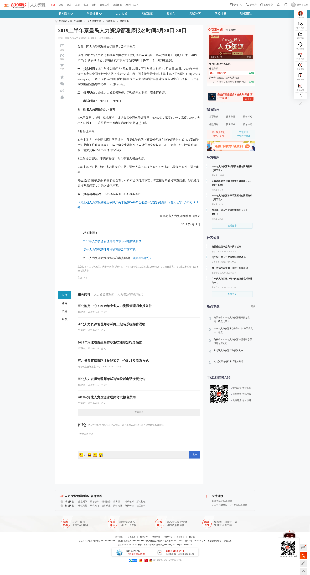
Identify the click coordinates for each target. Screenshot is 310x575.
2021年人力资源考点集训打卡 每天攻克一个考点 (231, 330)
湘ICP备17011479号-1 (195, 541)
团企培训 (300, 69)
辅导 (64, 303)
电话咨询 (300, 59)
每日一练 (129, 505)
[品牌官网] (132, 560)
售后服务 (300, 48)
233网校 (78, 21)
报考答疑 (247, 124)
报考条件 (94, 501)
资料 (94, 5)
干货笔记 (82, 505)
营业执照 (228, 541)
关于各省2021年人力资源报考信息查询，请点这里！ (229, 319)
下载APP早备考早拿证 (243, 134)
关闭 (298, 539)
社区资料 (140, 505)
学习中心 (238, 5)
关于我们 (119, 537)
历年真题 (117, 505)
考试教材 (129, 501)
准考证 (116, 501)
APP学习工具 (132, 5)
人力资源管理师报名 (130, 294)
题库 (69, 5)
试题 (64, 311)
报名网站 (213, 124)
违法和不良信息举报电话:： (98, 541)
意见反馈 (303, 563)
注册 (306, 5)
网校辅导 (220, 13)
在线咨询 (300, 17)
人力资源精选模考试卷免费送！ (227, 362)
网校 (64, 319)
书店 (85, 5)
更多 (253, 306)
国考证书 (230, 124)
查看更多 (139, 412)
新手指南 (213, 116)
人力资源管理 (94, 21)
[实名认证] (146, 560)
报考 (64, 295)
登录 (299, 5)
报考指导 (110, 21)
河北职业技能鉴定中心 (89, 366)
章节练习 (94, 505)
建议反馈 (300, 90)
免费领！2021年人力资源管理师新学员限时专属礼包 (230, 341)
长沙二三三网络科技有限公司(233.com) (155, 544)
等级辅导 (92, 13)
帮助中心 (168, 537)
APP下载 (300, 80)
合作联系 (104, 5)
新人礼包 (140, 501)
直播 (77, 5)
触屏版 (192, 537)
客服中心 (268, 5)
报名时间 (247, 116)
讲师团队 (246, 13)
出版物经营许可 (214, 541)
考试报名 (124, 21)
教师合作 (144, 537)
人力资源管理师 (104, 294)
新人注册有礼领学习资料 (218, 134)
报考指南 (64, 13)
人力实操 (121, 13)
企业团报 (117, 5)
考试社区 (195, 13)
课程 (61, 5)
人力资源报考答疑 (238, 505)
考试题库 (147, 13)
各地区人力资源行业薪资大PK (226, 351)
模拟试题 (106, 505)
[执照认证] (140, 560)
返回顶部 (303, 571)
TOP (300, 96)
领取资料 (300, 38)
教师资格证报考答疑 (222, 501)
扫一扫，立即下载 (303, 555)
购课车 (253, 5)
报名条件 (230, 116)
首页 (53, 5)
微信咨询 (300, 28)
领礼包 (171, 13)
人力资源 (38, 5)
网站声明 (156, 537)
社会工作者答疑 (219, 505)
